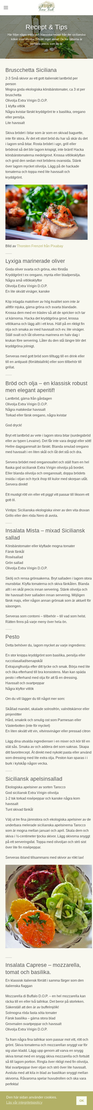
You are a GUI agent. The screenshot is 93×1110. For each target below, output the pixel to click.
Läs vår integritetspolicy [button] (24, 1102)
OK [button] (81, 1100)
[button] (5, 7)
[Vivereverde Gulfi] (46, 7)
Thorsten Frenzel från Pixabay (40, 246)
